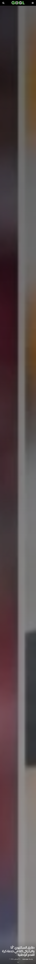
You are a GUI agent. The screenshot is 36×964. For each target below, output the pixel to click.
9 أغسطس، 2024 (15, 959)
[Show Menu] (33, 3)
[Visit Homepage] (18, 3)
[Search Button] (3, 3)
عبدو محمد (25, 959)
